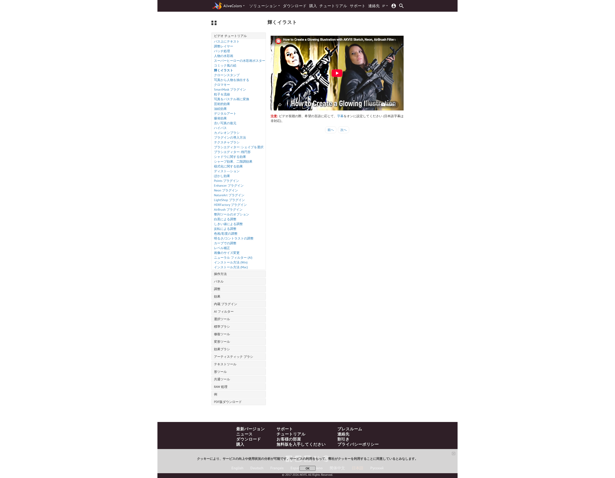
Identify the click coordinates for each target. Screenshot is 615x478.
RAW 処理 (220, 387)
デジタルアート (225, 113)
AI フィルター (224, 311)
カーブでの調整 (225, 243)
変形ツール (222, 342)
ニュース (244, 434)
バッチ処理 (222, 51)
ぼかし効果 (222, 176)
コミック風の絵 (225, 65)
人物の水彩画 (223, 56)
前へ (331, 130)
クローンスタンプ (227, 75)
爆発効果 (220, 118)
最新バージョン (250, 428)
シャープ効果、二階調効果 (233, 161)
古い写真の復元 (225, 123)
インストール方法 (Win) (231, 262)
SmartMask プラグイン (230, 89)
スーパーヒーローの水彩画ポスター (239, 61)
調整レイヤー (223, 46)
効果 (217, 296)
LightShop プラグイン (229, 200)
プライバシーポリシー (358, 444)
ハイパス (220, 128)
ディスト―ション (227, 171)
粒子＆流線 (222, 94)
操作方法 (220, 274)
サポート (358, 6)
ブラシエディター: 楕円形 (232, 152)
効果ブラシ (222, 349)
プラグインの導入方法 (230, 137)
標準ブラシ (222, 326)
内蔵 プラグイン (225, 304)
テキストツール (225, 364)
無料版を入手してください (301, 444)
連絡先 (374, 6)
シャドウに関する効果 (230, 157)
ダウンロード (295, 6)
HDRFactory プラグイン (230, 205)
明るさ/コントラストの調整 (234, 238)
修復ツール (222, 334)
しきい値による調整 (228, 224)
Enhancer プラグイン (229, 185)
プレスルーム (349, 428)
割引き (343, 439)
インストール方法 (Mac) (231, 267)
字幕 (340, 116)
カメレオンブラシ (227, 133)
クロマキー (222, 85)
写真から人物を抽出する (231, 80)
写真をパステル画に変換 (231, 99)
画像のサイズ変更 (227, 253)
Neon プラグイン (226, 190)
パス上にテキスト (227, 41)
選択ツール (222, 319)
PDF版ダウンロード (228, 402)
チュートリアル (333, 6)
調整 (217, 289)
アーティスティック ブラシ (233, 357)
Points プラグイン (226, 181)
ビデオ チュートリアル (230, 36)
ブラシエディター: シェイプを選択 (238, 147)
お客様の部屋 (289, 439)
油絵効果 (220, 109)
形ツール (220, 372)
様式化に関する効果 (228, 166)
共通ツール (222, 379)
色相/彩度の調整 (226, 233)
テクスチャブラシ (227, 142)
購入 (313, 6)
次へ (343, 130)
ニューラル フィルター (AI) (233, 257)
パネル (219, 281)
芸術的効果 (222, 104)
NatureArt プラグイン (229, 195)
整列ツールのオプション (231, 214)
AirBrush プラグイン (228, 209)
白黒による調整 (225, 219)
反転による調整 (225, 229)
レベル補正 (222, 248)
